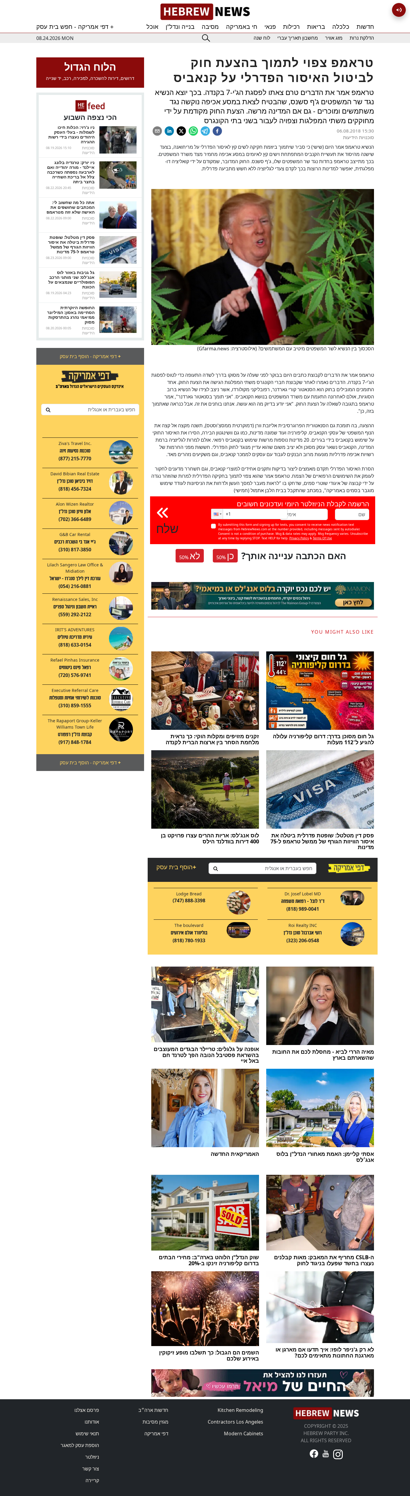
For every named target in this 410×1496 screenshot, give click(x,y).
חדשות (365, 26)
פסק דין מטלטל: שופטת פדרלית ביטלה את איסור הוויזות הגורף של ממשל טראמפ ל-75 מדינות (71, 244)
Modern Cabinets (243, 1433)
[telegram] (205, 131)
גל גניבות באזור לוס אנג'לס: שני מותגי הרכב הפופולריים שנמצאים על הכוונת (71, 280)
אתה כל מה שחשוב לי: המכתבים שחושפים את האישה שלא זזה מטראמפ (71, 207)
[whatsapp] (193, 131)
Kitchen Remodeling (240, 1410)
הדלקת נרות (362, 38)
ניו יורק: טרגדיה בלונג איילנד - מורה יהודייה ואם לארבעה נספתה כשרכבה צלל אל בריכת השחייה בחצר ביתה (71, 172)
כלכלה (340, 26)
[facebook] (217, 131)
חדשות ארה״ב (153, 1410)
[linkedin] (169, 131)
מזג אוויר (333, 38)
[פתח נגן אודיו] (399, 10)
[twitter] (181, 131)
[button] (217, 514)
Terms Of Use (322, 538)
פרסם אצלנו (86, 1410)
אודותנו (92, 1421)
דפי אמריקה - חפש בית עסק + (75, 26)
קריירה (92, 1480)
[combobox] (90, 409)
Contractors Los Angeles (235, 1421)
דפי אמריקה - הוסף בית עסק (90, 356)
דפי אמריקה (156, 1433)
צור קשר (90, 1468)
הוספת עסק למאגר (80, 1445)
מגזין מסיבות (155, 1421)
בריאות (316, 26)
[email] (157, 131)
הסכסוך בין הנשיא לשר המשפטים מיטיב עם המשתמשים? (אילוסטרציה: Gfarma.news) (285, 348)
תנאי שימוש (87, 1433)
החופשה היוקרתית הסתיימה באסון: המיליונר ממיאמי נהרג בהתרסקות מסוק (71, 315)
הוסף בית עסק (176, 867)
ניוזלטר (92, 1457)
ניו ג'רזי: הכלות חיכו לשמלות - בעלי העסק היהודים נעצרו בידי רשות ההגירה (71, 134)
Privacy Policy (299, 538)
